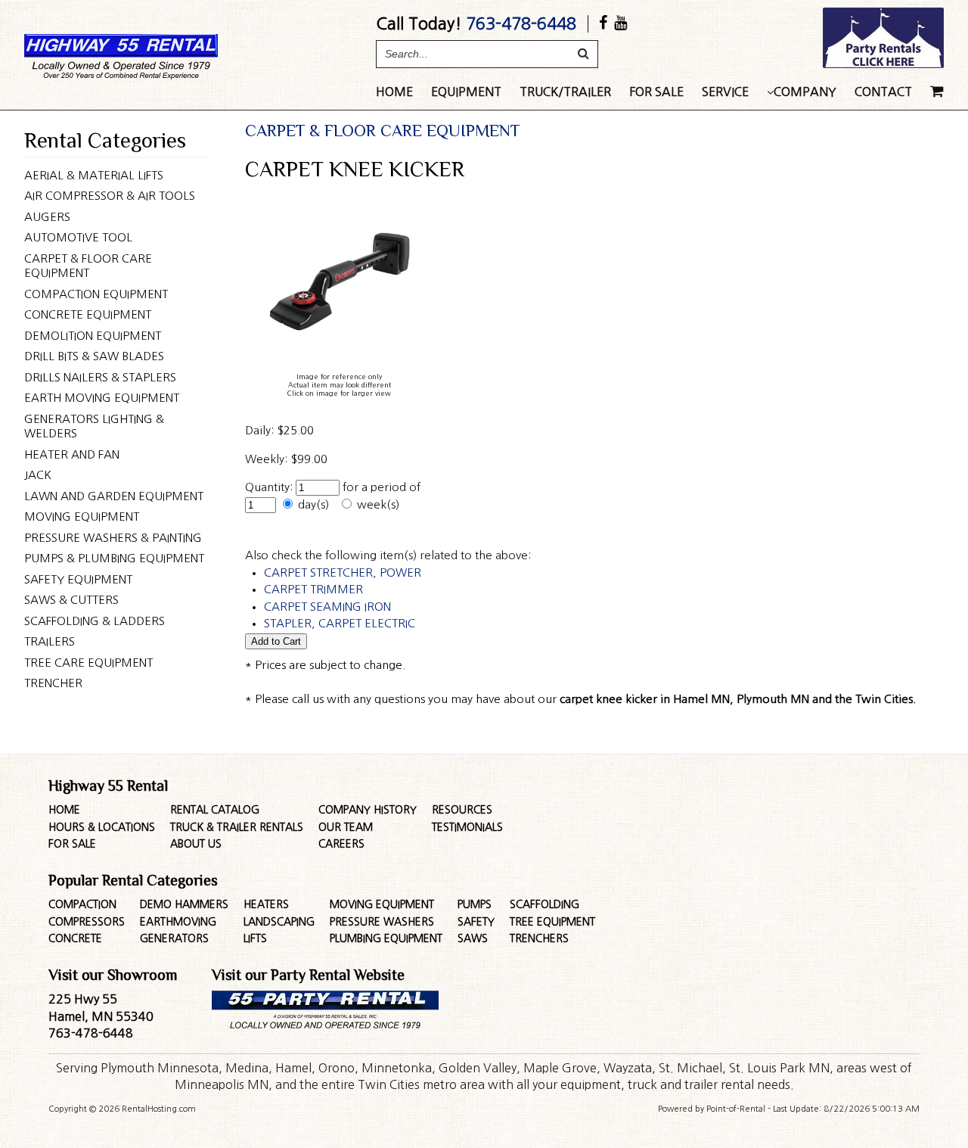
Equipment (466, 92)
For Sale (656, 92)
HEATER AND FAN (71, 454)
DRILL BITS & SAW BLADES (94, 356)
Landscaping (279, 921)
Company (805, 92)
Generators (174, 938)
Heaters (266, 904)
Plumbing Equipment (386, 938)
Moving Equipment (382, 904)
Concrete (75, 938)
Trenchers (539, 938)
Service (725, 92)
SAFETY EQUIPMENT (78, 579)
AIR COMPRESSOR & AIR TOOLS (109, 195)
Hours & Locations (101, 827)
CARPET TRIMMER (313, 589)
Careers (341, 843)
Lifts (255, 938)
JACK (37, 475)
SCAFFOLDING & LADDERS (94, 621)
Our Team (345, 827)
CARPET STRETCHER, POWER (342, 572)
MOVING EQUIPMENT (81, 516)
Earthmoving (178, 921)
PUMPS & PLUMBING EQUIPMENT (114, 558)
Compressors (86, 921)
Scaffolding (544, 904)
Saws (473, 938)
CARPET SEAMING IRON (327, 606)
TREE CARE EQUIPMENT (88, 662)
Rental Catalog (214, 809)
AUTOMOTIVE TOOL (78, 237)
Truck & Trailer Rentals (236, 827)
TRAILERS (49, 641)
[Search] (583, 54)
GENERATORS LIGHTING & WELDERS (94, 426)
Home (394, 92)
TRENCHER (53, 683)
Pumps (475, 904)
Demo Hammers (184, 904)
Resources (462, 809)
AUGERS (47, 216)
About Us (196, 843)
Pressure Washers (382, 921)
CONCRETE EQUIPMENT (87, 314)
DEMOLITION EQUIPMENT (92, 335)
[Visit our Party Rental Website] (883, 64)
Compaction (82, 904)
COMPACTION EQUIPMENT (96, 294)
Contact (883, 92)
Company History (367, 809)
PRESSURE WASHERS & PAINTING (113, 537)
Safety (476, 921)
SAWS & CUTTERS (71, 599)
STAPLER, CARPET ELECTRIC (339, 623)
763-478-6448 (521, 23)
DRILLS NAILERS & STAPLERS (100, 377)
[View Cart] (937, 96)
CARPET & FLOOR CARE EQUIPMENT (88, 266)
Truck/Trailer (565, 92)
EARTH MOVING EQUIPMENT (101, 397)
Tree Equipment (552, 921)
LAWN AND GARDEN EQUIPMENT (113, 496)
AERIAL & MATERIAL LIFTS (93, 175)
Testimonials (467, 827)
